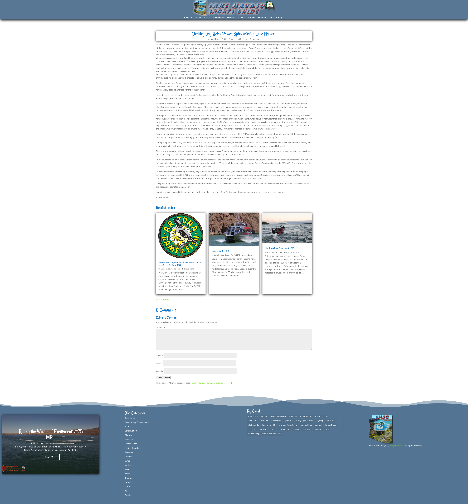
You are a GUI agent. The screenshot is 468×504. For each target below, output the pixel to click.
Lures (127, 461)
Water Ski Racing (253, 434)
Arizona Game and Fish (278, 416)
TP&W (127, 486)
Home (186, 18)
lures (249, 429)
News (245, 39)
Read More (51, 457)
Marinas (242, 18)
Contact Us (274, 18)
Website (159, 371)
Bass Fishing (130, 418)
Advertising (219, 18)
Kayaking (129, 452)
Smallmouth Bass (284, 429)
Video (244, 255)
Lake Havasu (330, 421)
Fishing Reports (132, 448)
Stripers (296, 429)
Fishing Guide (131, 443)
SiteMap (262, 18)
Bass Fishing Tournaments (137, 422)
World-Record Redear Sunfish (272, 434)
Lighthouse (318, 425)
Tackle (128, 482)
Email (159, 363)
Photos (252, 18)
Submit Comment (163, 378)
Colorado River (253, 421)
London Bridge (330, 425)
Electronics (129, 439)
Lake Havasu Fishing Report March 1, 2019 (279, 248)
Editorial (128, 435)
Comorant (264, 421)
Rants (127, 473)
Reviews (128, 478)
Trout (327, 429)
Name (159, 355)
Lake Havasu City (253, 425)
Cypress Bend (288, 421)
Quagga (272, 429)
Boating (318, 416)
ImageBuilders (396, 445)
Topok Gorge (306, 429)
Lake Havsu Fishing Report (288, 425)
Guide (311, 421)
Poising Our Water (260, 429)
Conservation (131, 430)
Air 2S (250, 416)
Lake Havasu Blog (199, 18)
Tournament (318, 429)
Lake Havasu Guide (218, 39)
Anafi (256, 416)
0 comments (255, 39)
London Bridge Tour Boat (220, 251)
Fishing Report (301, 421)
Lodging (231, 18)
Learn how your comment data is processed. (212, 383)
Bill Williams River (306, 416)
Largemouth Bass (306, 425)
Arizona (264, 416)
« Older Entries (162, 299)
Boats (57, 443)
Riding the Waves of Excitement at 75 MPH (51, 434)
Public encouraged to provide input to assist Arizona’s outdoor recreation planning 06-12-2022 (179, 263)
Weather (128, 495)
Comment (161, 327)
